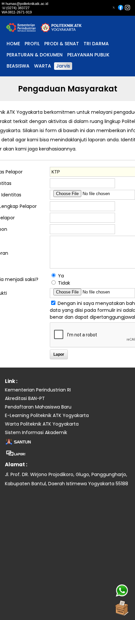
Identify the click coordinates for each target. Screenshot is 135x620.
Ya (61, 275)
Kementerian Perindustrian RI (38, 390)
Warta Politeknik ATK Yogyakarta (42, 424)
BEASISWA (18, 66)
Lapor (58, 354)
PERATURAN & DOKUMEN (35, 54)
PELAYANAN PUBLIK (88, 54)
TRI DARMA (96, 43)
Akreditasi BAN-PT (25, 398)
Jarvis (63, 66)
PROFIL (32, 43)
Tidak (64, 283)
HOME (13, 43)
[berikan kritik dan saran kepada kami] (121, 606)
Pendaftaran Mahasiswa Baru (38, 407)
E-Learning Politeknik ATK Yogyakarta (47, 415)
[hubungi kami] (121, 590)
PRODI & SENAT (61, 43)
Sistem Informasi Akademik (36, 432)
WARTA (42, 66)
